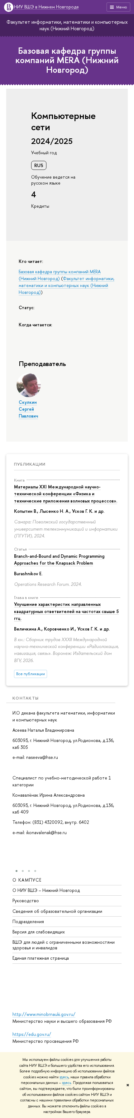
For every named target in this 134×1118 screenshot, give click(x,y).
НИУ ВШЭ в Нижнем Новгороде (46, 7)
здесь (64, 1077)
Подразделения (28, 921)
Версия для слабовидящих (38, 932)
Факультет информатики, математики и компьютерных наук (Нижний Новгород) (67, 25)
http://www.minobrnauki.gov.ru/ (43, 1014)
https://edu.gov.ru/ (31, 1034)
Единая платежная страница (40, 958)
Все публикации (30, 673)
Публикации (29, 464)
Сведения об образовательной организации (57, 911)
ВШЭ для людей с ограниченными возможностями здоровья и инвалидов (63, 945)
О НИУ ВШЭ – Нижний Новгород (46, 890)
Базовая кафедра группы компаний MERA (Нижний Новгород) (67, 60)
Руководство (25, 900)
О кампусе (27, 880)
